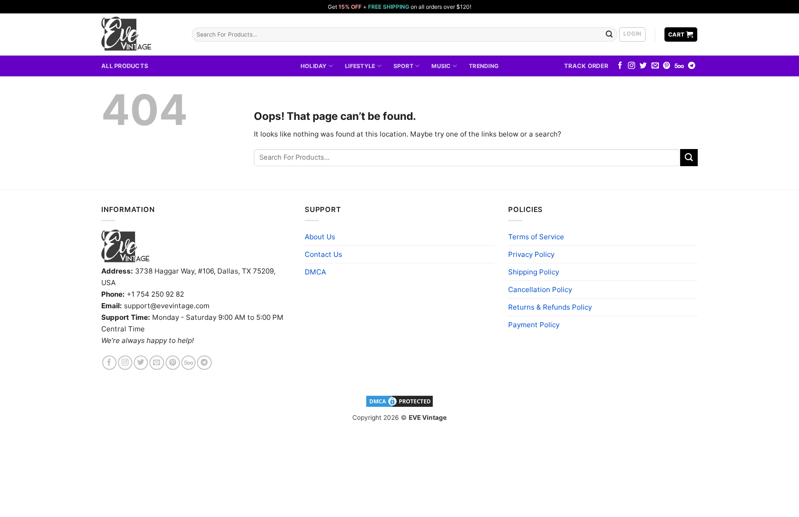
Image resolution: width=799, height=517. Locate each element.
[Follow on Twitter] (643, 66)
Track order (586, 65)
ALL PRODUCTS (124, 65)
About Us (320, 236)
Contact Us (323, 254)
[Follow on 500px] (679, 66)
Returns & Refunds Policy (550, 307)
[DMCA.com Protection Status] (399, 401)
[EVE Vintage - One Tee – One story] (139, 34)
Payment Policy (533, 324)
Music (440, 65)
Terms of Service (536, 236)
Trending (483, 65)
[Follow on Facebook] (620, 66)
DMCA (315, 272)
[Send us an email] (655, 66)
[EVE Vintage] (125, 246)
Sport (403, 65)
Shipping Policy (533, 272)
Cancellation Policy (540, 289)
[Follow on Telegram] (691, 66)
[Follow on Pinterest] (666, 66)
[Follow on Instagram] (631, 66)
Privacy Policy (531, 254)
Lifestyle (360, 65)
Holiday (314, 65)
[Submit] (609, 34)
